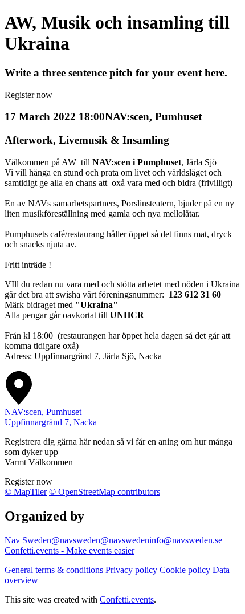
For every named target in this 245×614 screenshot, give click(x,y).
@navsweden (75, 540)
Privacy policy (131, 570)
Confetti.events (127, 599)
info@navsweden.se (185, 540)
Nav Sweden (28, 540)
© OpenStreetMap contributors (104, 492)
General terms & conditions (54, 570)
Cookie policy (185, 570)
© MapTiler (26, 492)
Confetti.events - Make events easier (69, 550)
